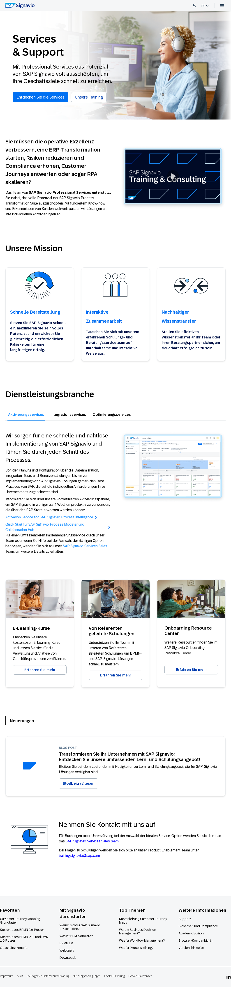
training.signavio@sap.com (80, 856)
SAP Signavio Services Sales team (93, 841)
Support (185, 919)
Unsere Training (89, 97)
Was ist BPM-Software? (76, 936)
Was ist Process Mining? (136, 948)
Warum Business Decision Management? (137, 931)
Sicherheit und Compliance (198, 926)
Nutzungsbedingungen (86, 976)
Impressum (6, 976)
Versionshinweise (191, 948)
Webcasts (67, 950)
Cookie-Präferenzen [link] (140, 976)
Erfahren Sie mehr (39, 670)
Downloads (68, 957)
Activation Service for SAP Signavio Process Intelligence (49, 517)
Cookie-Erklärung (114, 976)
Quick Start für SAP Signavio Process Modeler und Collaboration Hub (44, 527)
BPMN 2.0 (66, 943)
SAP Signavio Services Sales (85, 546)
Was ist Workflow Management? (142, 940)
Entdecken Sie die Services (40, 97)
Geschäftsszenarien (14, 948)
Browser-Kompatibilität (196, 940)
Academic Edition (191, 933)
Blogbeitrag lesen (78, 783)
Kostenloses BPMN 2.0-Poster (22, 929)
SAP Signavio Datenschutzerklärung (47, 976)
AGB (20, 976)
